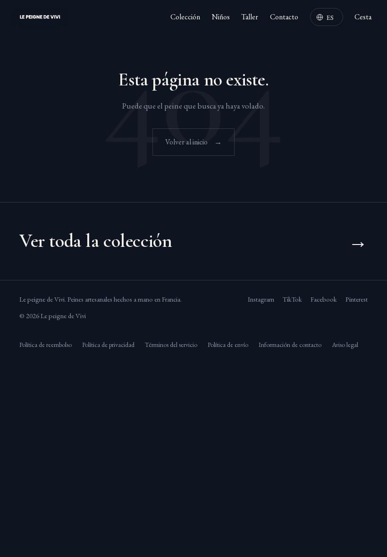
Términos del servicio (171, 344)
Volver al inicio (193, 142)
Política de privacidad (108, 344)
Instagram (261, 299)
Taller (249, 17)
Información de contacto (290, 344)
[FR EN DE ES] (326, 16)
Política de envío (228, 344)
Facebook (324, 299)
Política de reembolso (45, 344)
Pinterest (356, 299)
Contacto (284, 17)
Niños (221, 17)
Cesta (362, 17)
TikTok (292, 299)
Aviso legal (345, 344)
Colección (185, 17)
